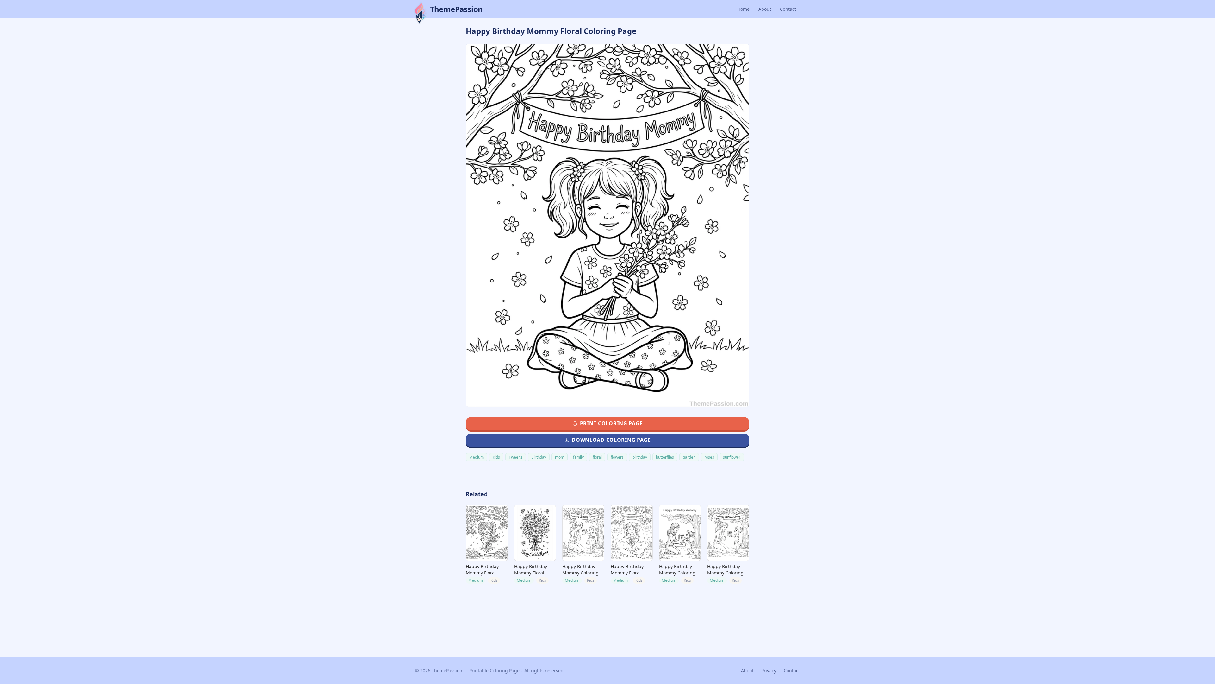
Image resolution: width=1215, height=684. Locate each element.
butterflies (665, 457)
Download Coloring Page (611, 439)
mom (559, 457)
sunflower (731, 457)
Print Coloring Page (611, 423)
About (764, 9)
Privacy (768, 671)
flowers (617, 457)
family (578, 457)
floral (597, 457)
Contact (788, 9)
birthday (639, 457)
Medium (476, 457)
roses (709, 457)
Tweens (515, 457)
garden (689, 457)
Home (743, 9)
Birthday (538, 457)
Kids (496, 457)
